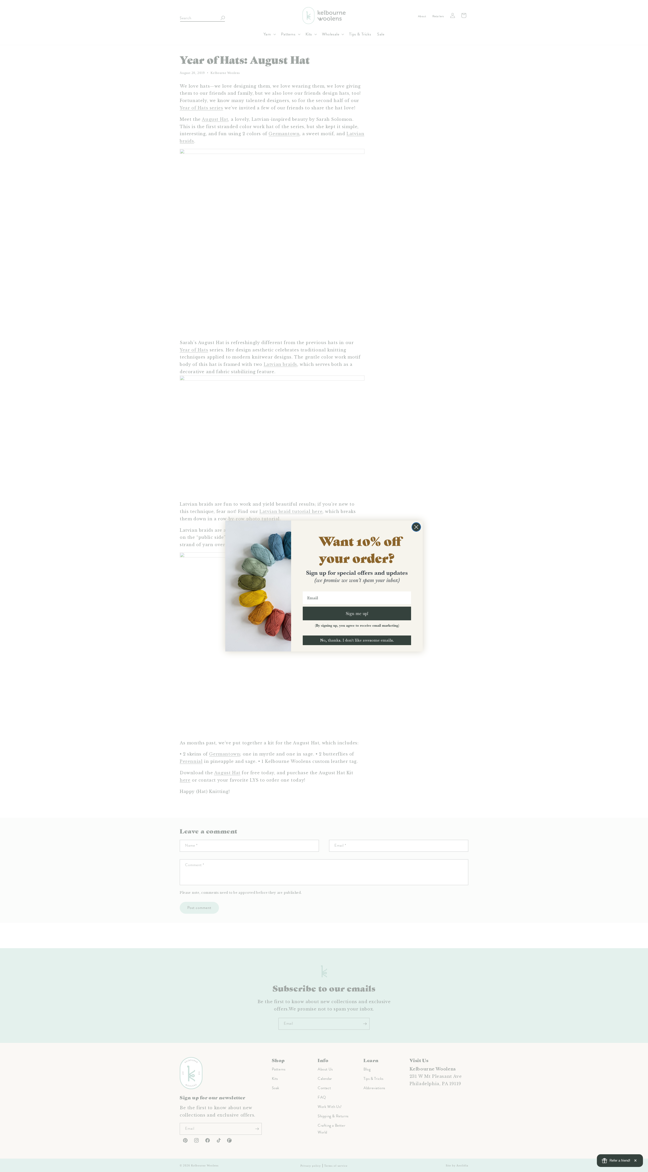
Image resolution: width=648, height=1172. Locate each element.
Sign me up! (357, 613)
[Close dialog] (416, 527)
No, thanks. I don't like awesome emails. (357, 640)
